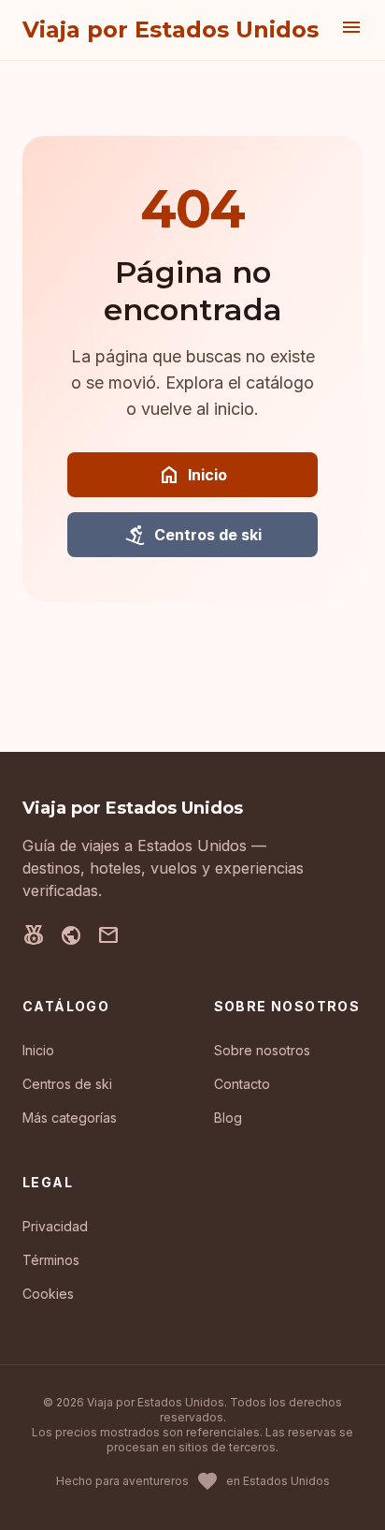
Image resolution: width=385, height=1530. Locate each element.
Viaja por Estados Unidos (170, 29)
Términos (50, 1260)
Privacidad (55, 1226)
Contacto (242, 1084)
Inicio (192, 475)
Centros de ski (193, 535)
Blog (228, 1117)
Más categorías (69, 1117)
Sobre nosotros (262, 1050)
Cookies (48, 1294)
